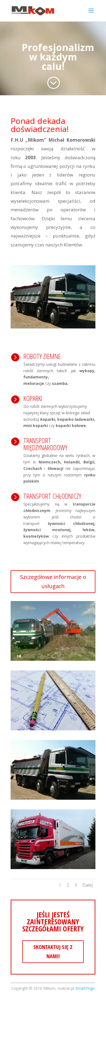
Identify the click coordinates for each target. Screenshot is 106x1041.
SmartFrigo (85, 988)
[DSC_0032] (53, 867)
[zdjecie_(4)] (53, 798)
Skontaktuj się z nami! (53, 951)
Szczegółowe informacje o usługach (53, 581)
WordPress (70, 1033)
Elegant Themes (72, 1026)
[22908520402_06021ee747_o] (53, 728)
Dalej (87, 885)
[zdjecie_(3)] (53, 659)
